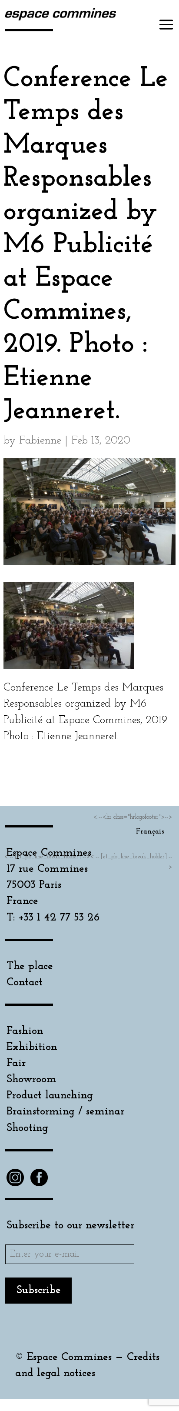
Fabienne (40, 440)
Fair (16, 1063)
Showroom (31, 1079)
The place (30, 966)
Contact (25, 982)
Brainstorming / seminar (65, 1111)
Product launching (50, 1095)
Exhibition (32, 1047)
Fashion (25, 1031)
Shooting (27, 1128)
